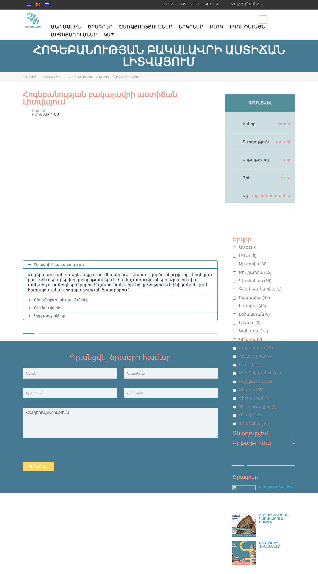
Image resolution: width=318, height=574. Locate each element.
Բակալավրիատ (52, 76)
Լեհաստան (254, 314)
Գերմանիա (255, 280)
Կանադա (253, 331)
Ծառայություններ (145, 26)
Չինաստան (255, 398)
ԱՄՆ (248, 255)
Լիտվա (284, 124)
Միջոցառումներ (74, 34)
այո (288, 160)
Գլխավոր (29, 76)
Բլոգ (216, 26)
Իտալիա (252, 306)
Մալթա (249, 364)
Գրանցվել (260, 103)
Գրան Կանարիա (260, 289)
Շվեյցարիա (255, 381)
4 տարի (284, 142)
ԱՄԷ (247, 247)
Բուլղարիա (255, 272)
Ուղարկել (38, 466)
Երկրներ (191, 26)
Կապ (109, 34)
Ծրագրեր (100, 26)
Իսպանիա (254, 297)
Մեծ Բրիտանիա (260, 373)
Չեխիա (251, 389)
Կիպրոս (250, 339)
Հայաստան (256, 347)
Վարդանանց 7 (247, 4)
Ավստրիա (253, 264)
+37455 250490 (175, 4)
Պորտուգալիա (258, 406)
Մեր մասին (66, 26)
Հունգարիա (255, 356)
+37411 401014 (204, 4)
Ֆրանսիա (254, 423)
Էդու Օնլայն (247, 26)
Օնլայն (250, 415)
